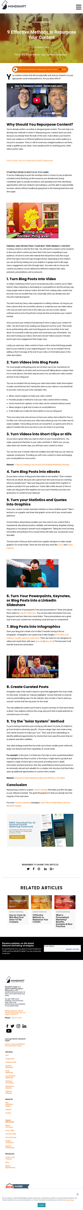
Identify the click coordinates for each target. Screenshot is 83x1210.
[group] (40, 69)
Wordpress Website (9, 1087)
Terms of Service (11, 1044)
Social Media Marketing (10, 1077)
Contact (8, 1113)
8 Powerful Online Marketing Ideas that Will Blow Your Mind (39, 778)
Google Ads (9, 1059)
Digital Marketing (9, 1121)
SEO (7, 1055)
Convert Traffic (10, 1134)
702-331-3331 (16, 1018)
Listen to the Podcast (10, 1158)
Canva (60, 545)
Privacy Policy (16, 1046)
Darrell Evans (42, 47)
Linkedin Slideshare (27, 613)
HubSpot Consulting (9, 1082)
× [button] (78, 1194)
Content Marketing (41, 22)
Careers (8, 1110)
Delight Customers (9, 1142)
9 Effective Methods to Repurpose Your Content (40, 918)
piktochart (49, 641)
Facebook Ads (10, 1062)
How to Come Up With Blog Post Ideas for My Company (17, 918)
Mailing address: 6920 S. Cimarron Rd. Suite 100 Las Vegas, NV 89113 (15, 1012)
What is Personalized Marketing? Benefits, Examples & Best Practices (64, 921)
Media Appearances (10, 1167)
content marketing (22, 802)
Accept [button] (41, 1205)
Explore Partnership (9, 1147)
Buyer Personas (9, 1126)
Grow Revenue (10, 1137)
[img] (60, 69)
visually (40, 641)
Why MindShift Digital (9, 1104)
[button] (15, 69)
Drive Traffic (9, 1130)
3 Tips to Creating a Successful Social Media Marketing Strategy (41, 464)
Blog (7, 1162)
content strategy (40, 790)
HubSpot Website (8, 1092)
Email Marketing (9, 1072)
